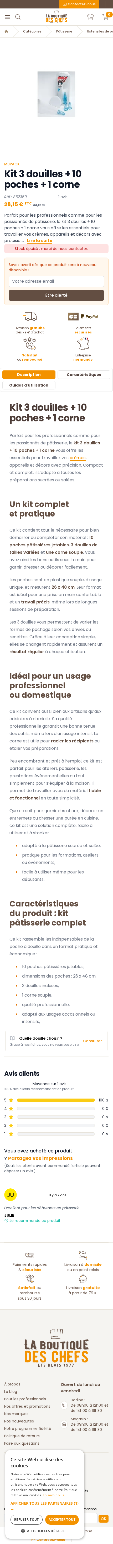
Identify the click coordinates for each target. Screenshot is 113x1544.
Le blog (10, 1391)
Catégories (32, 31)
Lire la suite (39, 241)
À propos (12, 1384)
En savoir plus (53, 1495)
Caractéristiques (84, 374)
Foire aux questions (21, 1443)
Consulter (92, 1041)
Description (29, 374)
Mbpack (12, 164)
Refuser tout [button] (26, 1519)
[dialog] (44, 1494)
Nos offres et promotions (27, 1406)
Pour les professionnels (25, 1399)
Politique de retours (22, 1436)
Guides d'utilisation (28, 385)
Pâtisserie (64, 31)
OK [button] (103, 1518)
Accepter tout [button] (62, 1519)
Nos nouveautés (19, 1421)
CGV (88, 1531)
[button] (45, 1506)
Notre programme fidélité (27, 1428)
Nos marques (16, 1413)
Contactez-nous (82, 4)
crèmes (78, 458)
